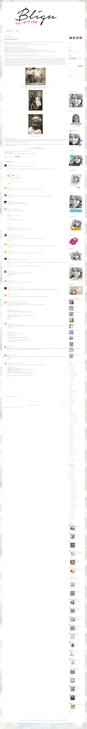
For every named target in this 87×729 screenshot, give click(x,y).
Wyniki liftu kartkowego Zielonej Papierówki (78, 688)
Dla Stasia (73, 501)
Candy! (75, 306)
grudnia (72, 480)
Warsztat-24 (71, 453)
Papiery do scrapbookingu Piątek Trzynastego (75, 668)
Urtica (8, 271)
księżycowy (77, 543)
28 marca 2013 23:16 (14, 194)
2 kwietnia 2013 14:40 (16, 310)
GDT (70, 397)
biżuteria (70, 367)
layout (70, 406)
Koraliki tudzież (73, 550)
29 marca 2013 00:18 (14, 208)
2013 (71, 479)
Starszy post (64, 401)
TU (30, 43)
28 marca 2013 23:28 (14, 201)
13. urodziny (76, 342)
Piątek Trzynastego (72, 417)
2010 (71, 518)
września (73, 485)
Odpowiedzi (11, 173)
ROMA (8, 244)
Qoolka (8, 346)
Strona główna (9, 31)
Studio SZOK (72, 650)
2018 (71, 471)
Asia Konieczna (10, 287)
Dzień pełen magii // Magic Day (77, 355)
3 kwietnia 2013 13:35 (14, 354)
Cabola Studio (71, 371)
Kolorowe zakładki (78, 583)
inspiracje (70, 402)
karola (8, 194)
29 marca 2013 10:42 (15, 251)
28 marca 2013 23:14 (13, 187)
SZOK (70, 444)
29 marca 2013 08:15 (16, 234)
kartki (70, 404)
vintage (70, 452)
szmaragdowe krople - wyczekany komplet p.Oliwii (78, 552)
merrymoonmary (52, 720)
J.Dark (8, 201)
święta (70, 448)
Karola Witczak (73, 659)
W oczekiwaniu (73, 498)
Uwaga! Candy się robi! (78, 312)
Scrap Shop (71, 428)
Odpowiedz (9, 170)
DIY (69, 382)
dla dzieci (70, 384)
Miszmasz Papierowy (72, 413)
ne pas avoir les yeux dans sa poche (13, 301)
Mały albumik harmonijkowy (77, 601)
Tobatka (8, 164)
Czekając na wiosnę (74, 504)
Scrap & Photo (72, 625)
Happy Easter (77, 643)
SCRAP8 (70, 430)
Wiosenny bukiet (77, 336)
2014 (71, 477)
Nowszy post (7, 401)
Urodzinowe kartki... (78, 670)
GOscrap (70, 398)
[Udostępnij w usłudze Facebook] (18, 156)
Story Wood (71, 439)
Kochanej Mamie (77, 348)
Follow (70, 43)
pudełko (70, 424)
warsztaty (70, 455)
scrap (70, 426)
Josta (8, 323)
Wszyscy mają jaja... (74, 496)
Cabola (71, 677)
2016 (71, 474)
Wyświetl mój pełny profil (73, 51)
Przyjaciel (73, 509)
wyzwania (70, 459)
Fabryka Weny (71, 391)
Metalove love (77, 591)
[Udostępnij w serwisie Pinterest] (19, 156)
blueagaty (15, 54)
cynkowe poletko (73, 542)
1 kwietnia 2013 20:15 (15, 294)
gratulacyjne (71, 400)
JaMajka (72, 642)
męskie (70, 411)
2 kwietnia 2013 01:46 (24, 301)
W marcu (75, 318)
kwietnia (73, 493)
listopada (73, 482)
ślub (69, 446)
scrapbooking (71, 431)
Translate (77, 59)
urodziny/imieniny (72, 450)
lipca (72, 488)
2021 (71, 466)
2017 (71, 472)
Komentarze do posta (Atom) (38, 405)
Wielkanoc (71, 457)
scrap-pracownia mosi (74, 633)
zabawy (12, 158)
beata (8, 187)
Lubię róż (75, 324)
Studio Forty (71, 441)
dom (8, 158)
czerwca (72, 490)
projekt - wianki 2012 (72, 422)
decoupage (71, 378)
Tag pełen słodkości (78, 660)
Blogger (66, 720)
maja (72, 492)
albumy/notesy (71, 364)
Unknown (9, 251)
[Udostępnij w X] (17, 156)
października (73, 484)
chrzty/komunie (71, 373)
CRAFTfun (71, 377)
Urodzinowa (73, 503)
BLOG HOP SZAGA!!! (74, 500)
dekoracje (70, 380)
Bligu (11, 175)
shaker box (71, 435)
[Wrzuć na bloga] (16, 156)
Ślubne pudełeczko (78, 678)
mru (8, 280)
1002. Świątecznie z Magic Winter (78, 570)
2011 (71, 517)
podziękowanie (71, 419)
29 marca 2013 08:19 (14, 244)
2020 (71, 468)
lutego (72, 511)
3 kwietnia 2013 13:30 (14, 346)
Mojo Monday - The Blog (74, 694)
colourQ (71, 703)
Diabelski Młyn (73, 686)
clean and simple (72, 375)
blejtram (70, 369)
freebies (70, 395)
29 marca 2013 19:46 (13, 280)
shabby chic (71, 433)
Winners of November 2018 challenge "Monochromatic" (78, 618)
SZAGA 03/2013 (74, 506)
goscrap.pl (72, 576)
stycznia (72, 513)
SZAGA (70, 442)
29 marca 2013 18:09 (14, 271)
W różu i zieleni (77, 330)
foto (10, 158)
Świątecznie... (77, 651)
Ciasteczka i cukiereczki (78, 300)
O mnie (16, 31)
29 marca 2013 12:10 (14, 258)
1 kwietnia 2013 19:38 (17, 287)
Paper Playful (72, 525)
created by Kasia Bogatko (74, 607)
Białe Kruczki (71, 365)
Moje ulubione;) (27, 153)
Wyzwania (72, 711)
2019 (71, 469)
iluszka (8, 208)
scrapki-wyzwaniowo (74, 616)
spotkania (70, 437)
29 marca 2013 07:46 (18, 175)
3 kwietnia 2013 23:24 (18, 363)
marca (72, 495)
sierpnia (72, 487)
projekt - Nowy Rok (72, 420)
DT (69, 388)
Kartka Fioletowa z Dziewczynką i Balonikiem (78, 561)
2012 (71, 515)
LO (69, 409)
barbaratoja (9, 234)
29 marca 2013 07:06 (15, 215)
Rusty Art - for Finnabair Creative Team (78, 609)
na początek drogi (37, 54)
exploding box (71, 389)
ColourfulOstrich (10, 363)
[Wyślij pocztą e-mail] (14, 156)
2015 (71, 476)
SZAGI (28, 42)
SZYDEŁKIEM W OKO (74, 599)
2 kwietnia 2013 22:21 (14, 323)
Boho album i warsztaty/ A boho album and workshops (78, 627)
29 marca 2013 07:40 (15, 227)
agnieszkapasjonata (73, 568)
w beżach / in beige (78, 634)
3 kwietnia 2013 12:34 (16, 332)
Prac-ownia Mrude (73, 559)
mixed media (71, 415)
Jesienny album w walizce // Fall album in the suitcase (75, 578)
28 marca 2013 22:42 (14, 164)
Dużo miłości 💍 (77, 534)
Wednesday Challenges (77, 527)
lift (69, 408)
